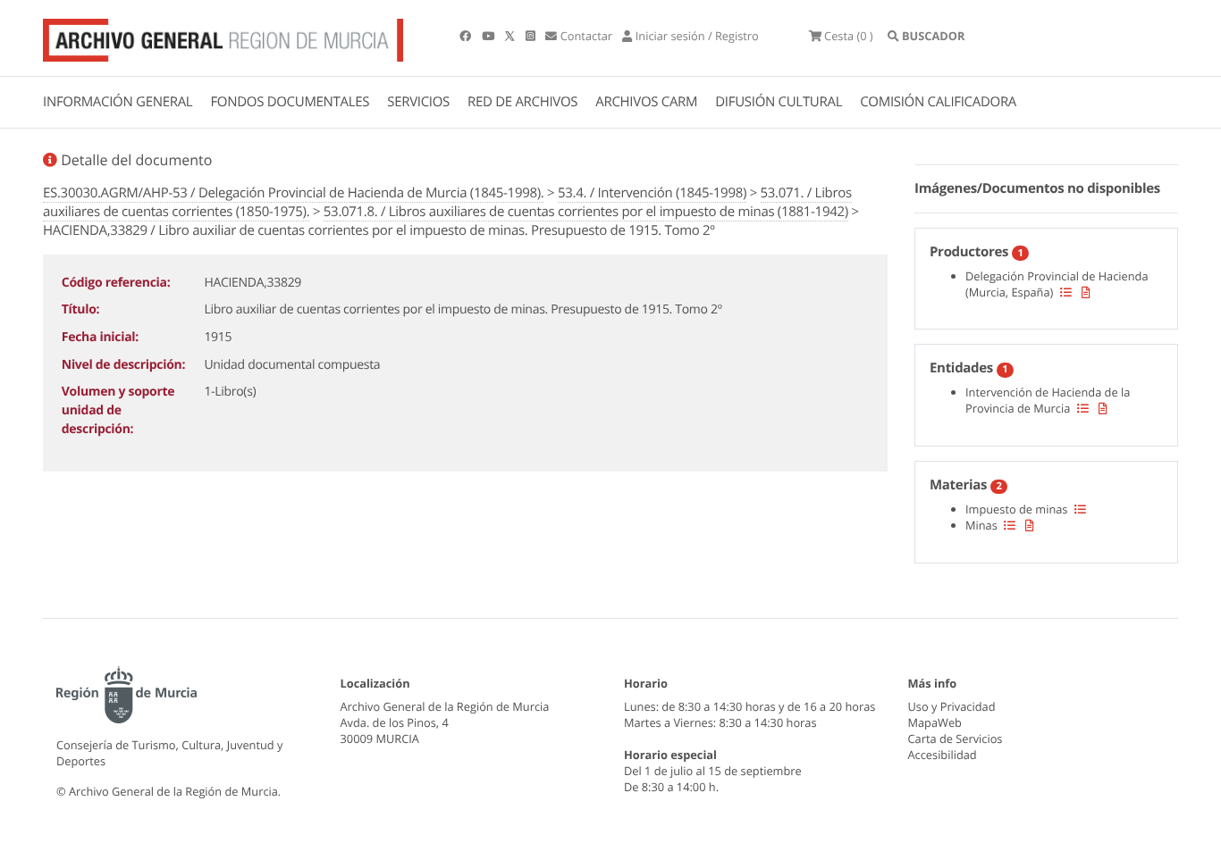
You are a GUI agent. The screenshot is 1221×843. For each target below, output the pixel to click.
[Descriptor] (1086, 292)
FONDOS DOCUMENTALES (289, 102)
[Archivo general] (223, 37)
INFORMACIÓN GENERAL (117, 102)
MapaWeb (935, 722)
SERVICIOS (418, 102)
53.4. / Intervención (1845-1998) (652, 193)
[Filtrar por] (1066, 292)
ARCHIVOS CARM (646, 102)
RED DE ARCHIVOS (522, 102)
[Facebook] (466, 36)
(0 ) (848, 36)
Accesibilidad (942, 755)
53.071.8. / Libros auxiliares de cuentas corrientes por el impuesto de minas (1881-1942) (586, 212)
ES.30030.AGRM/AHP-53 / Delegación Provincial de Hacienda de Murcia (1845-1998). (293, 193)
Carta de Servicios (955, 738)
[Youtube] (489, 36)
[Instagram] (532, 36)
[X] (511, 36)
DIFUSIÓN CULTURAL (778, 102)
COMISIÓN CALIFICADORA (938, 102)
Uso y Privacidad (952, 706)
